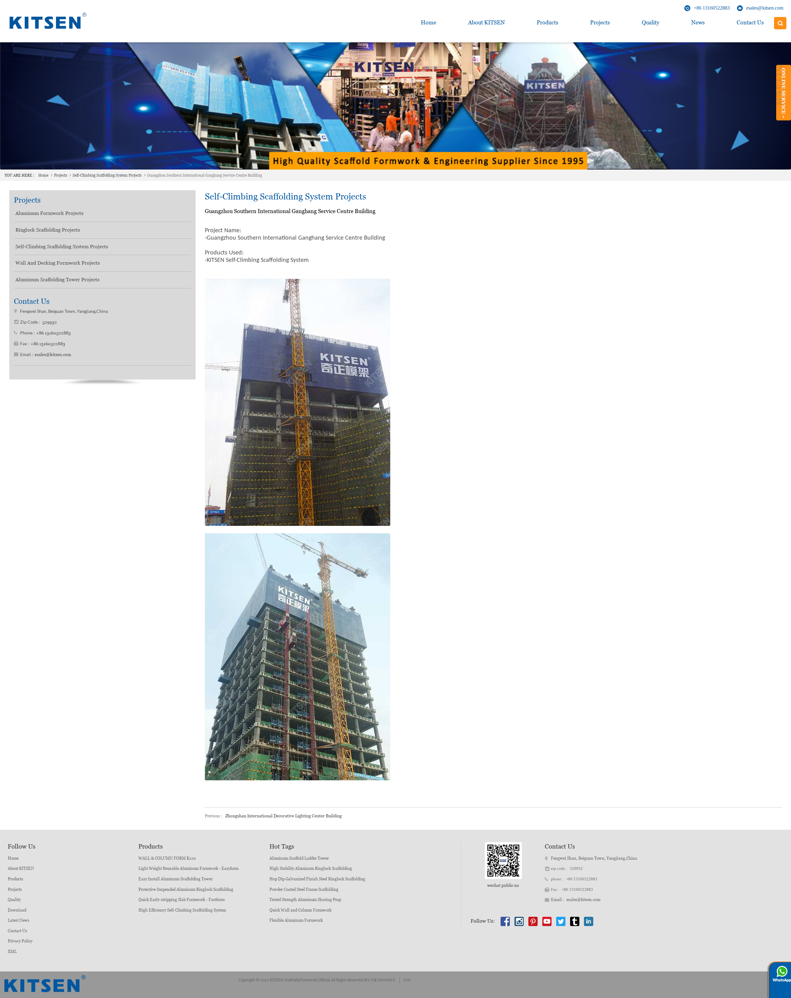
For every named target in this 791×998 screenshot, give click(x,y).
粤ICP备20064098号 (380, 980)
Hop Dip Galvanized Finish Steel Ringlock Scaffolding (317, 879)
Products (547, 22)
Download (17, 910)
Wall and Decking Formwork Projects (57, 263)
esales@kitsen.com (764, 7)
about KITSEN (486, 22)
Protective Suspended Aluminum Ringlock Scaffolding (185, 889)
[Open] (783, 92)
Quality (650, 22)
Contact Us (750, 22)
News (698, 22)
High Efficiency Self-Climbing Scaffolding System (182, 910)
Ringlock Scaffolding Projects (47, 230)
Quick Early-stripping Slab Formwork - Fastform (181, 899)
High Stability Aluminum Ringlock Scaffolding (310, 868)
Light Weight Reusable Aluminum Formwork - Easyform (188, 868)
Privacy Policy (20, 941)
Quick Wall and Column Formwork (300, 910)
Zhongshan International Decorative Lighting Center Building (283, 815)
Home (428, 22)
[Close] (783, 123)
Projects (600, 22)
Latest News (18, 920)
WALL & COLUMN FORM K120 (167, 858)
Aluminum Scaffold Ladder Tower (299, 858)
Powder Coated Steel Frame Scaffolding (303, 889)
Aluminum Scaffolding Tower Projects (57, 280)
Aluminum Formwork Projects (49, 213)
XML (12, 951)
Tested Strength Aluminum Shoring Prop (305, 899)
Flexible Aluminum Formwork (296, 920)
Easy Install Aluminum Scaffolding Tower (175, 879)
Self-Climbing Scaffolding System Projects (107, 175)
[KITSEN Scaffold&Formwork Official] (46, 23)
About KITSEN (21, 868)
